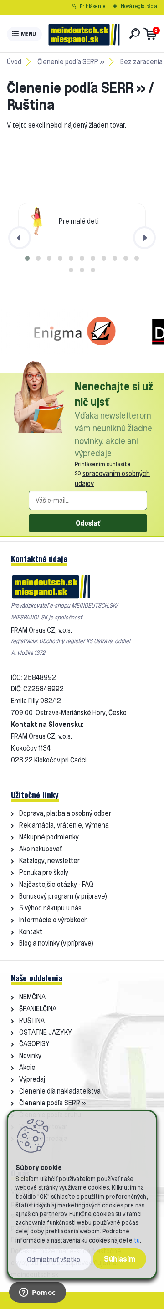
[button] (27, 258)
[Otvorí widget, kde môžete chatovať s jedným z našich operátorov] (37, 1293)
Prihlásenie (93, 6)
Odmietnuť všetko (53, 1259)
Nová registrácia (139, 6)
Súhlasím (119, 1258)
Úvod (14, 62)
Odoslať (88, 523)
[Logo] (83, 34)
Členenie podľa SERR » (70, 62)
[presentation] (19, 237)
